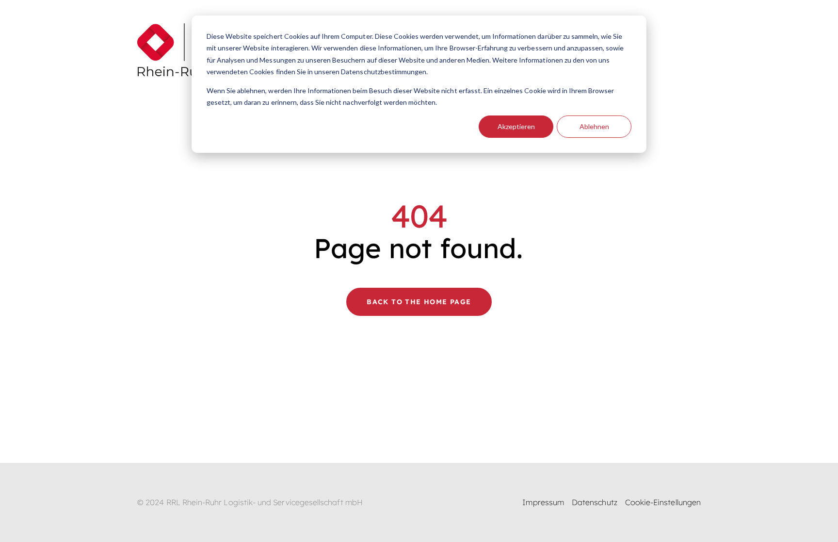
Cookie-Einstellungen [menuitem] (663, 502)
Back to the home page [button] (419, 301)
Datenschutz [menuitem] (594, 502)
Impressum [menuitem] (543, 502)
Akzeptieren (516, 126)
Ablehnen (594, 126)
